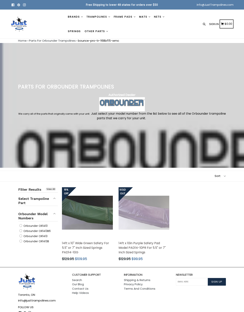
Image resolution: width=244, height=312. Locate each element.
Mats (143, 17)
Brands (74, 17)
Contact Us (80, 289)
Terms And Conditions (139, 289)
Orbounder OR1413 (35, 236)
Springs (74, 31)
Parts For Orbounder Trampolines (52, 41)
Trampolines (97, 17)
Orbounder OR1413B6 (37, 231)
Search (77, 280)
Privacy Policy (133, 284)
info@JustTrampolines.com (215, 5)
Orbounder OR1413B (36, 241)
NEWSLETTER (184, 274)
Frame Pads (123, 17)
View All (51, 189)
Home (22, 41)
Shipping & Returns (137, 280)
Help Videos (80, 293)
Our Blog (78, 284)
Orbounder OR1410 (35, 226)
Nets (158, 17)
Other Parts (95, 31)
